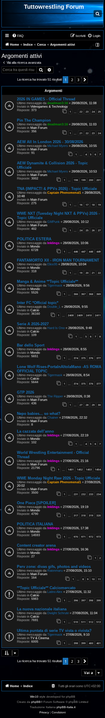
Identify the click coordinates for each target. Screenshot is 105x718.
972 (91, 536)
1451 (71, 469)
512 (91, 622)
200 (91, 180)
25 (99, 111)
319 (91, 515)
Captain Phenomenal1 (64, 192)
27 (99, 230)
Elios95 (52, 264)
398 (91, 600)
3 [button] (78, 79)
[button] (85, 79)
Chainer (52, 417)
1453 (89, 469)
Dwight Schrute (58, 613)
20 (86, 273)
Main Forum (38, 127)
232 (83, 494)
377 (98, 358)
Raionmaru (55, 570)
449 (98, 251)
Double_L (54, 306)
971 (83, 536)
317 (76, 515)
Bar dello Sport (30, 345)
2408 (71, 315)
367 (83, 294)
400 (91, 643)
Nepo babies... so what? (38, 413)
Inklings (53, 243)
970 (76, 536)
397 (83, 600)
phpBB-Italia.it (66, 707)
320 (98, 515)
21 (80, 133)
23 (86, 111)
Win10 (34, 696)
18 (93, 205)
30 (99, 405)
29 (93, 405)
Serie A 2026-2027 (33, 324)
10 (93, 579)
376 (91, 358)
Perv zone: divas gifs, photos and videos (54, 566)
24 (93, 111)
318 (83, 515)
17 (86, 205)
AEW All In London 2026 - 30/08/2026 (50, 142)
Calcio (34, 310)
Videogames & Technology (49, 106)
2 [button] (72, 79)
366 (76, 294)
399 (98, 600)
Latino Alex (54, 591)
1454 (98, 469)
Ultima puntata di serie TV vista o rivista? (54, 630)
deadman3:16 (57, 103)
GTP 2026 (25, 392)
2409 (80, 315)
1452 (80, 469)
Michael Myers (57, 145)
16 (80, 205)
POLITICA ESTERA (34, 239)
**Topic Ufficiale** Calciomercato (46, 588)
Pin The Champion (34, 120)
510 (76, 622)
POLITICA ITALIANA (35, 524)
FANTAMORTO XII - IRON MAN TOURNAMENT (58, 260)
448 (91, 251)
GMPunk (53, 221)
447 (83, 251)
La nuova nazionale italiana (41, 609)
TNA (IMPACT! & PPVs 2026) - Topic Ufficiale (57, 188)
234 (98, 494)
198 (76, 180)
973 (98, 536)
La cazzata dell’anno (35, 431)
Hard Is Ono (56, 328)
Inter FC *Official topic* (37, 303)
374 (76, 358)
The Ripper (55, 396)
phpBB (36, 701)
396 (76, 600)
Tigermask (54, 285)
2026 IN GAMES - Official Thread (46, 99)
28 (86, 405)
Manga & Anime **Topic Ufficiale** (47, 281)
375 (83, 358)
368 (91, 294)
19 (99, 205)
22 (80, 111)
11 (99, 579)
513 (98, 622)
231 (76, 494)
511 (83, 622)
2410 (89, 315)
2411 (98, 315)
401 (98, 643)
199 (83, 180)
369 (98, 294)
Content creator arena (36, 545)
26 (93, 230)
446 (76, 251)
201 (98, 180)
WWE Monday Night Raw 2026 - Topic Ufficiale (58, 478)
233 (91, 494)
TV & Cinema (39, 638)
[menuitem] (18, 35)
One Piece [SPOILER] (36, 503)
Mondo (35, 246)
